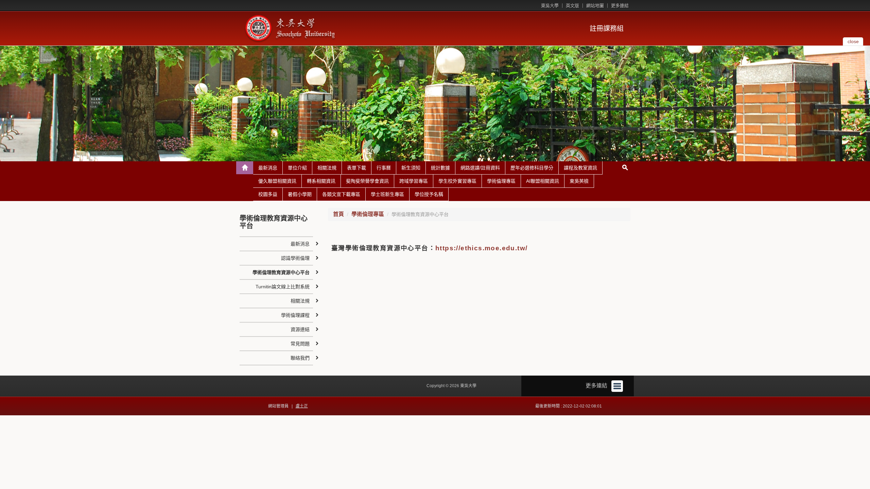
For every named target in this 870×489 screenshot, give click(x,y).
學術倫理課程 (295, 315)
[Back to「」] (244, 167)
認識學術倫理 (295, 258)
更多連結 (620, 5)
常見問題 (300, 343)
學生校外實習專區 (457, 181)
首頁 (338, 214)
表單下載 (356, 167)
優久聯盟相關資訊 (277, 181)
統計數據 (440, 167)
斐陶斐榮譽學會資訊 (367, 181)
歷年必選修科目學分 (531, 167)
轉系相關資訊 (321, 181)
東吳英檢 (579, 181)
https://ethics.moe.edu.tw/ (481, 248)
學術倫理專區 (501, 181)
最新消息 (267, 167)
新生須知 (410, 167)
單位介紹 (297, 167)
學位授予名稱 (429, 194)
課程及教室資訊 (580, 167)
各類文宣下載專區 (341, 194)
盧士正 (302, 406)
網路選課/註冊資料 (480, 167)
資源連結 (300, 329)
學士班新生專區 (387, 194)
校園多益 (267, 194)
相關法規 (326, 167)
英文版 (572, 5)
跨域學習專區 (413, 181)
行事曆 (384, 167)
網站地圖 (595, 5)
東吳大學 (550, 5)
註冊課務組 (607, 28)
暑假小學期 (300, 194)
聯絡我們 (300, 358)
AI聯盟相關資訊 (542, 181)
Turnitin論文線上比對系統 (283, 286)
